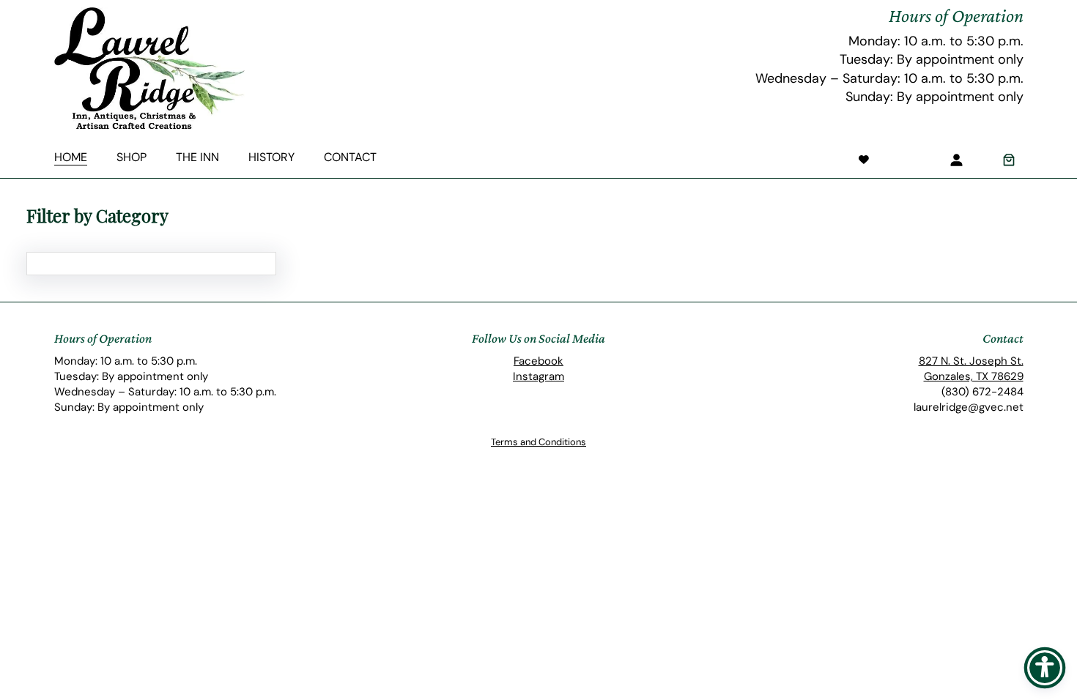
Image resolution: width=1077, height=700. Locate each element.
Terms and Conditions (538, 442)
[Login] (956, 159)
